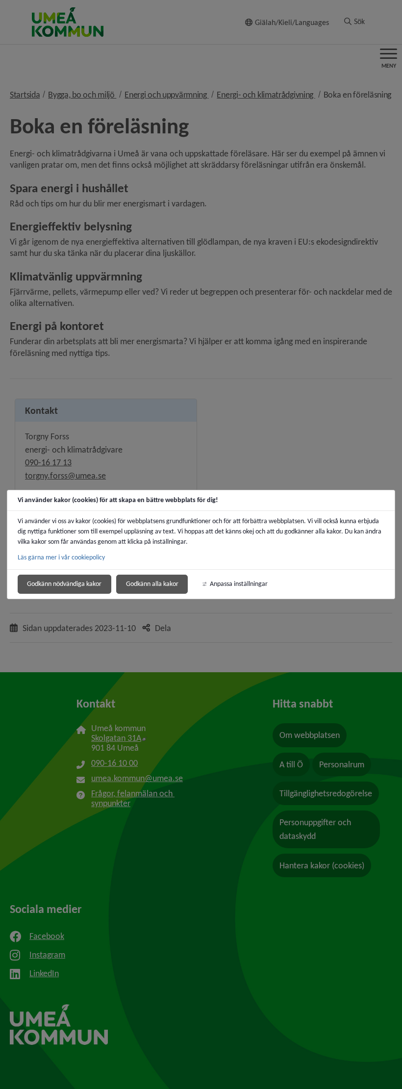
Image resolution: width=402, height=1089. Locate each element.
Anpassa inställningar (239, 584)
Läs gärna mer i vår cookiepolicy (61, 557)
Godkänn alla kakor (152, 584)
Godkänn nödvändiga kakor (64, 584)
